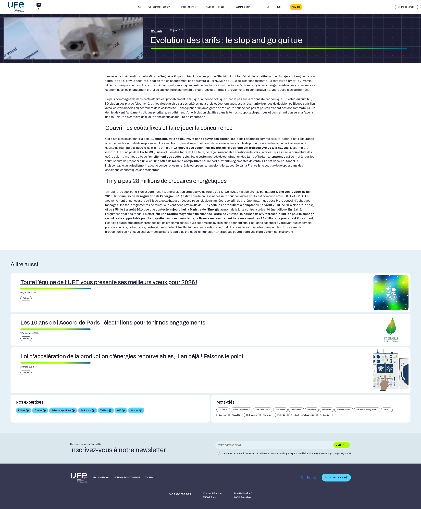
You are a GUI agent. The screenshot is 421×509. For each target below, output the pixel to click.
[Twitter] (302, 477)
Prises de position (61, 410)
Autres (134, 410)
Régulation (325, 415)
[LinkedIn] (308, 477)
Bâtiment (312, 410)
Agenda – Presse (215, 7)
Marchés (267, 415)
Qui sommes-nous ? (159, 7)
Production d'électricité (302, 415)
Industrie (326, 410)
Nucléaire (280, 410)
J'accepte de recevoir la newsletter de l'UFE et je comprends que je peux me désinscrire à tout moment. (286, 453)
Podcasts (85, 410)
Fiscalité (236, 415)
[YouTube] (314, 477)
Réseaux (223, 410)
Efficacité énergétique (367, 410)
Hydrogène (251, 415)
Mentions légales (101, 477)
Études (38, 410)
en (39, 9)
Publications (187, 7)
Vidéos (104, 410)
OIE (294, 7)
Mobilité (281, 415)
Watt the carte (244, 7)
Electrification (343, 410)
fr (39, 4)
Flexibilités (296, 410)
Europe (222, 415)
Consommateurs (241, 410)
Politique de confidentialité (127, 477)
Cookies (149, 477)
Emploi (387, 410)
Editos (156, 30)
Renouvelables (263, 410)
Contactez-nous (334, 477)
